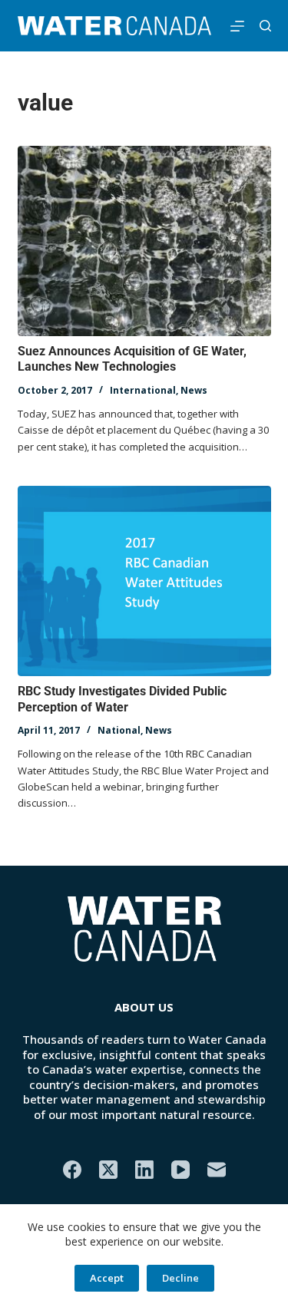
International (143, 390)
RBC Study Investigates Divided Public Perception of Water (122, 699)
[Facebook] (72, 1169)
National (119, 730)
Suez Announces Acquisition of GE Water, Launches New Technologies (132, 359)
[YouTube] (180, 1169)
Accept (107, 1278)
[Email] (216, 1169)
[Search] (265, 25)
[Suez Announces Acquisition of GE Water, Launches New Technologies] (144, 241)
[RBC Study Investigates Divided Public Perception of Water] (144, 581)
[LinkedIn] (144, 1169)
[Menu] (237, 26)
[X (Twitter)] (108, 1169)
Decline (180, 1278)
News (193, 390)
